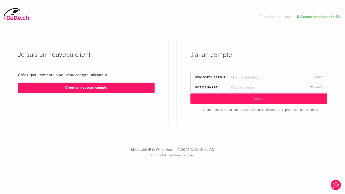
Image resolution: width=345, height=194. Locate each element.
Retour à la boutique (275, 17)
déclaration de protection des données (291, 110)
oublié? (318, 77)
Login (258, 98)
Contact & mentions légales (172, 155)
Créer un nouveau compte (86, 87)
